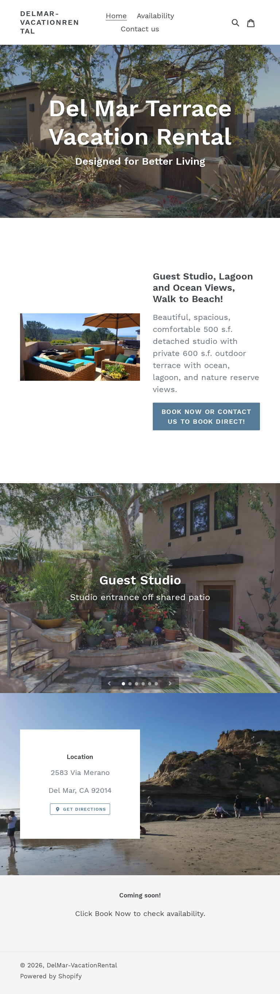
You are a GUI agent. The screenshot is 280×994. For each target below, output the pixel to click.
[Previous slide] (109, 683)
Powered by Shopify (51, 976)
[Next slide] (170, 683)
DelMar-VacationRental (49, 22)
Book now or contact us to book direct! (206, 416)
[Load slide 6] (157, 684)
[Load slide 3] (137, 684)
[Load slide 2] (130, 684)
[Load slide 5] (150, 684)
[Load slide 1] (124, 684)
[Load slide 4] (143, 684)
